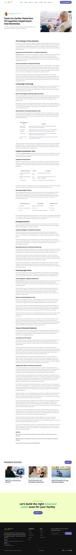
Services (26, 2)
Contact (41, 535)
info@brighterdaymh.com (9, 545)
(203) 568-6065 (7, 544)
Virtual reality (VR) (19, 280)
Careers (35, 2)
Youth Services (31, 535)
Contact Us (50, 2)
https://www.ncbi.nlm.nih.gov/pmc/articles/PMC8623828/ (28, 443)
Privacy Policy (42, 537)
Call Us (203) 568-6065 (65, 2)
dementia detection (26, 153)
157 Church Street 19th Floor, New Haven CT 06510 (13, 541)
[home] (8, 2)
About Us (31, 2)
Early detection (19, 54)
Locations (41, 2)
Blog (45, 2)
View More (68, 462)
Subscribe (68, 533)
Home (21, 2)
